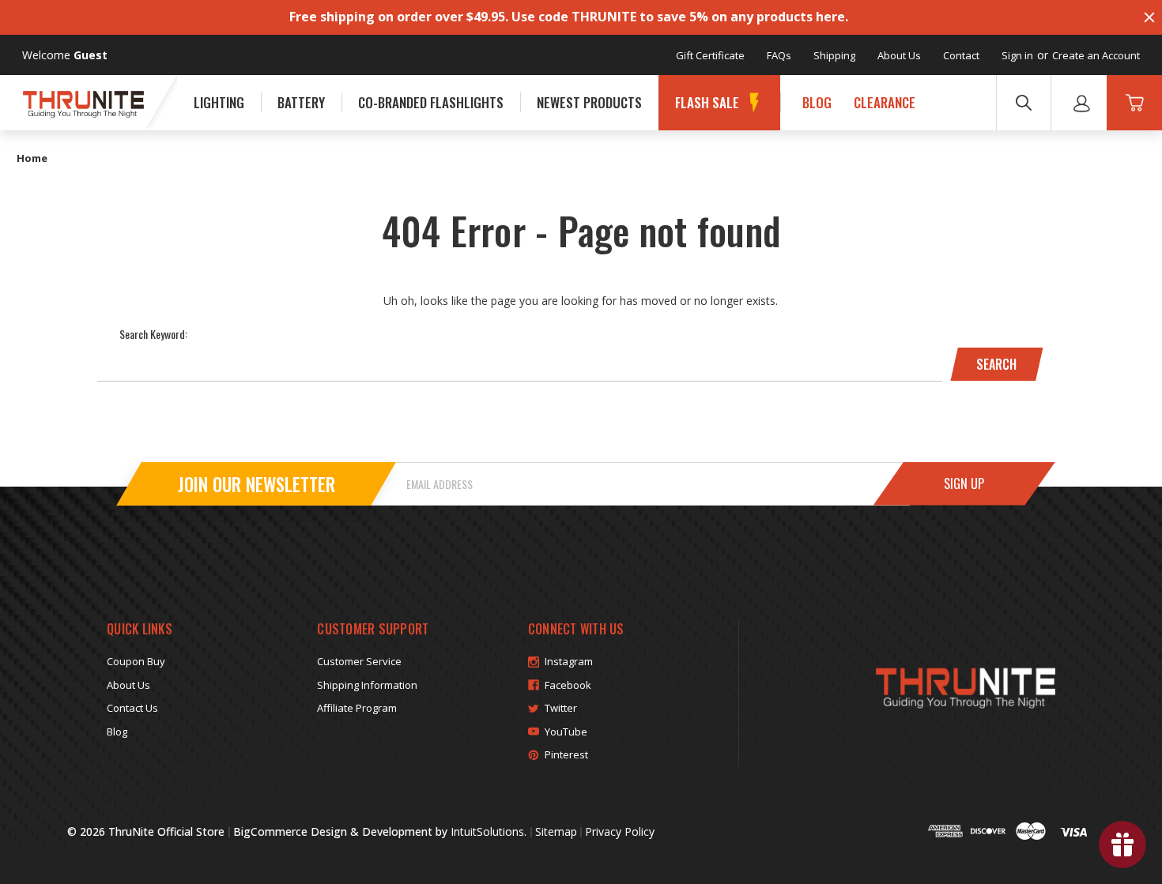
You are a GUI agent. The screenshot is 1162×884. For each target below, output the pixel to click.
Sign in (1017, 55)
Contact (961, 55)
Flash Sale (707, 102)
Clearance (884, 102)
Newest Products (589, 102)
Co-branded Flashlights (431, 102)
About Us (899, 55)
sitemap (556, 831)
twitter (561, 708)
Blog (817, 102)
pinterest (566, 754)
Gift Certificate (710, 55)
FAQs (779, 55)
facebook (568, 685)
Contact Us (132, 708)
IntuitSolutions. (488, 831)
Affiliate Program (357, 708)
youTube (566, 731)
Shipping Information (367, 685)
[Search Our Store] (1024, 102)
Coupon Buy (136, 661)
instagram (569, 661)
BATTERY (301, 102)
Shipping (834, 55)
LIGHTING (219, 102)
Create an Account (1096, 55)
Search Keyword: (153, 333)
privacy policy (620, 831)
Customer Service (359, 661)
